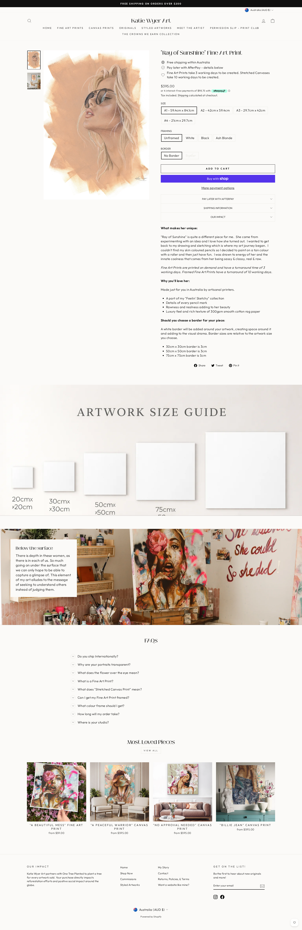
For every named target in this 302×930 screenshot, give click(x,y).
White (190, 138)
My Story (163, 867)
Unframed (171, 138)
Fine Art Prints (70, 28)
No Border (171, 156)
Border (166, 148)
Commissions (128, 879)
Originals (127, 28)
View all (151, 750)
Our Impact (218, 217)
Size (163, 103)
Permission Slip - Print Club (234, 28)
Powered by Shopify (151, 916)
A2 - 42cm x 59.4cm (215, 110)
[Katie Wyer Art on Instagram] (215, 897)
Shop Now (126, 873)
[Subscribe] (262, 886)
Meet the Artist (191, 28)
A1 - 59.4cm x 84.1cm (179, 110)
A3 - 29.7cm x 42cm (250, 110)
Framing (166, 131)
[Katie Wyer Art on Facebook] (222, 897)
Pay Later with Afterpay (218, 199)
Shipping (183, 95)
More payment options (218, 188)
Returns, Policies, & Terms (173, 879)
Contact (163, 873)
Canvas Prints (101, 28)
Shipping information (218, 208)
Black (205, 138)
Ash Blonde (224, 138)
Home (47, 28)
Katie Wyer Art (151, 21)
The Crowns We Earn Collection (151, 34)
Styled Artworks (157, 28)
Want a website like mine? (173, 884)
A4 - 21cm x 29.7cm (178, 120)
